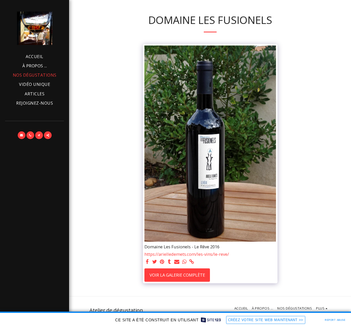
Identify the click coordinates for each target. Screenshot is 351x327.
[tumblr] (169, 262)
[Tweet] (154, 262)
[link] (192, 262)
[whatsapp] (184, 262)
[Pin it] (162, 262)
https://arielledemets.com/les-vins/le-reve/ (186, 254)
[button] (21, 135)
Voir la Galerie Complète (177, 275)
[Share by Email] (177, 262)
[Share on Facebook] (147, 262)
